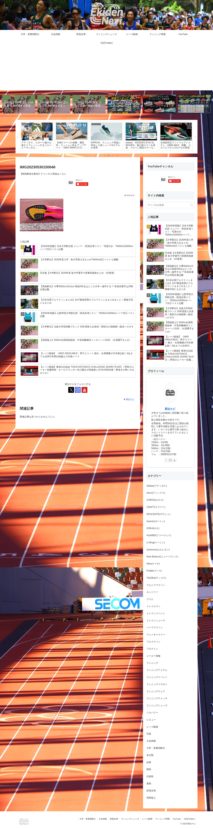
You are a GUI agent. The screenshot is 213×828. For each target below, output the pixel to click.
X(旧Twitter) (189, 819)
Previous (17, 136)
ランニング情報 (162, 819)
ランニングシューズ (130, 819)
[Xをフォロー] (71, 390)
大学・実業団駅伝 (87, 819)
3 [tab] (104, 155)
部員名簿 (114, 819)
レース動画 (147, 819)
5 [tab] (113, 155)
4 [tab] (108, 155)
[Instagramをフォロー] (78, 390)
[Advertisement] (106, 70)
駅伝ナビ (170, 408)
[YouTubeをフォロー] (84, 390)
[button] (191, 205)
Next (195, 136)
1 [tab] (95, 155)
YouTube (177, 819)
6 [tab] (117, 155)
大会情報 (103, 819)
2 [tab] (100, 155)
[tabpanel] (36, 136)
